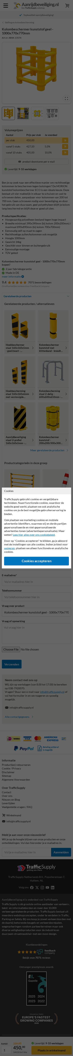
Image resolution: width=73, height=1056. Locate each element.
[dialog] (36, 528)
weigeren (9, 548)
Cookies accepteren (36, 561)
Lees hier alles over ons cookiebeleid (34, 534)
